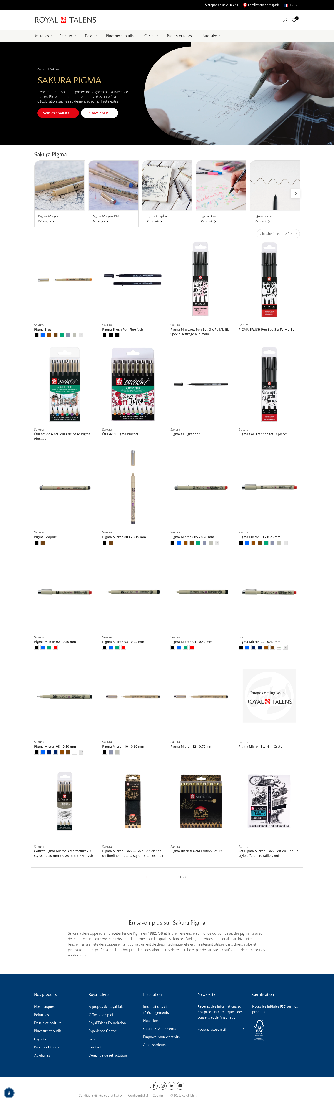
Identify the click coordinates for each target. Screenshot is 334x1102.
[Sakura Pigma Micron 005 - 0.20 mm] (201, 487)
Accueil (41, 69)
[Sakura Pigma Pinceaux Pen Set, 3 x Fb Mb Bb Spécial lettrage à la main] (201, 280)
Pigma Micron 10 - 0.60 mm (123, 746)
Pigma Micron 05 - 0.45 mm (259, 641)
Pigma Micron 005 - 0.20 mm (192, 537)
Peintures (67, 36)
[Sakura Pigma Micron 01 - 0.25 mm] (269, 487)
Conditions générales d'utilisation (101, 1095)
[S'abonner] (240, 1029)
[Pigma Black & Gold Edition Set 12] (201, 801)
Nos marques (44, 1006)
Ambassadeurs (154, 1045)
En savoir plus (97, 113)
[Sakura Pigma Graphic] (64, 487)
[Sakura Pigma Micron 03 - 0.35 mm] (133, 592)
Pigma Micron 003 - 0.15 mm (124, 537)
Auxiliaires (210, 36)
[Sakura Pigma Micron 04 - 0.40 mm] (201, 592)
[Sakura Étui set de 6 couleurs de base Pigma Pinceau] (64, 384)
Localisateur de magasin (264, 5)
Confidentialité (138, 1095)
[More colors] (81, 335)
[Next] (295, 193)
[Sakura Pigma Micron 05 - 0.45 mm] (269, 592)
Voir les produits (56, 113)
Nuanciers (151, 1021)
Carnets (150, 36)
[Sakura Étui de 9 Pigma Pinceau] (133, 384)
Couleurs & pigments (159, 1029)
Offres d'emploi (101, 1015)
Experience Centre (103, 1031)
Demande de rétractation (108, 1055)
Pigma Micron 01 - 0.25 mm (259, 537)
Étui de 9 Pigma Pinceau (120, 434)
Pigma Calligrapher (185, 434)
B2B (92, 1039)
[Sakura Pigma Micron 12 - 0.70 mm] (201, 696)
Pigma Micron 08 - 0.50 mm (55, 746)
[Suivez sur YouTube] (180, 1086)
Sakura (54, 69)
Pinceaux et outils (120, 36)
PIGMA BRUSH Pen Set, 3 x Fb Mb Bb (267, 329)
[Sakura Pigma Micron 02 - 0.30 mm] (64, 592)
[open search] (285, 20)
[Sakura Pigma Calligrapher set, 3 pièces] (269, 384)
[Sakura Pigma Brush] (64, 280)
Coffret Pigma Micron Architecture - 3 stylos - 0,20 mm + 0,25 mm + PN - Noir (63, 853)
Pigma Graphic (45, 537)
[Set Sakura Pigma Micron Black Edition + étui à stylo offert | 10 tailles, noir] (269, 801)
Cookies (158, 1095)
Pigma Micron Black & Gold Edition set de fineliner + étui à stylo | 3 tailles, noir (133, 853)
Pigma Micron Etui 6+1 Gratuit (261, 746)
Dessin (90, 36)
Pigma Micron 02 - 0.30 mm (55, 641)
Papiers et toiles (179, 36)
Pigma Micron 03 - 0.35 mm (123, 641)
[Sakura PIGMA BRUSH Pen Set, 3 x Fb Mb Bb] (269, 280)
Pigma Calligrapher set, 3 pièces (263, 434)
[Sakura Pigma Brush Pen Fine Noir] (133, 280)
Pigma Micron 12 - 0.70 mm (191, 746)
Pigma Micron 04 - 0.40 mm (191, 641)
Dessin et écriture (47, 1023)
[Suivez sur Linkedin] (171, 1086)
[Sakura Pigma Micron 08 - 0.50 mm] (64, 696)
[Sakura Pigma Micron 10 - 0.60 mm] (133, 696)
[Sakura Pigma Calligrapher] (201, 384)
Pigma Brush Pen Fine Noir (122, 329)
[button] (291, 5)
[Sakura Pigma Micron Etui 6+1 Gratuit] (269, 696)
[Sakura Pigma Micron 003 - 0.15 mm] (133, 487)
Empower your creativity (161, 1037)
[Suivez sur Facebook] (154, 1086)
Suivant (183, 877)
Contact (95, 1047)
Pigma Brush (44, 329)
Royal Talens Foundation (107, 1023)
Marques (42, 36)
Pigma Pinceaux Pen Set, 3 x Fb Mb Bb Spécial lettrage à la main (199, 331)
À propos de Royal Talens (221, 5)
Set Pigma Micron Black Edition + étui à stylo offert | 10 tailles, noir (268, 853)
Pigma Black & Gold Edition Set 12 (196, 851)
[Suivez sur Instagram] (163, 1086)
